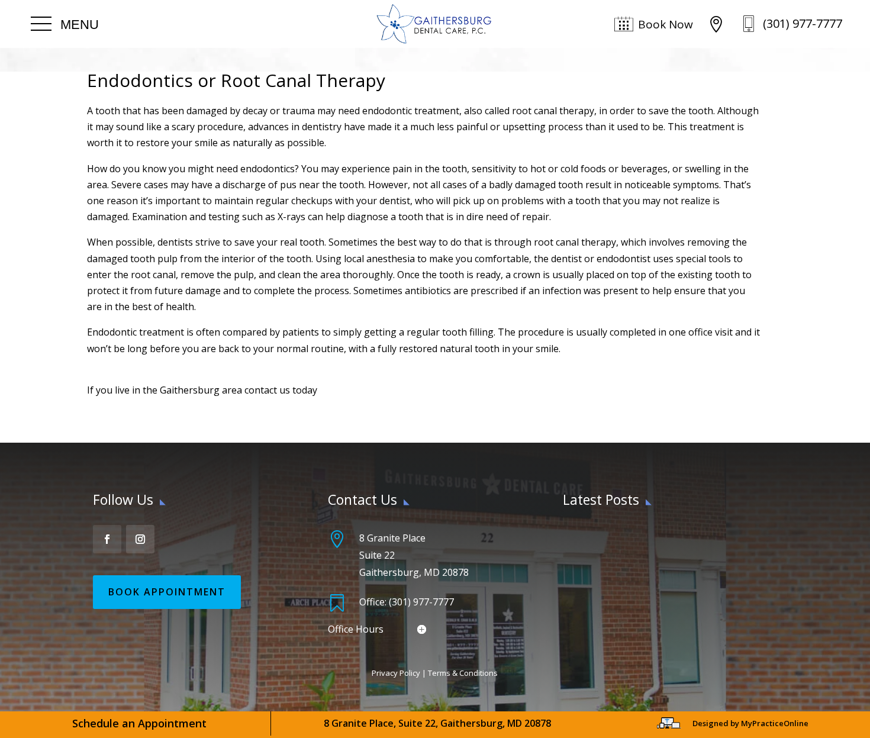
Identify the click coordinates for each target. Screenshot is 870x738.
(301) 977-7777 (802, 23)
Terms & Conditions (463, 673)
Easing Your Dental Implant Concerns (643, 567)
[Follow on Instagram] (140, 539)
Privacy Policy (396, 673)
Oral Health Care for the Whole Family (645, 597)
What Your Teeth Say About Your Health (650, 536)
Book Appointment (166, 591)
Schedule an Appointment (139, 723)
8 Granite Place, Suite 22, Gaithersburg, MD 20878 (437, 723)
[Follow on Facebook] (107, 539)
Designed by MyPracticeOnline (750, 723)
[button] (65, 24)
